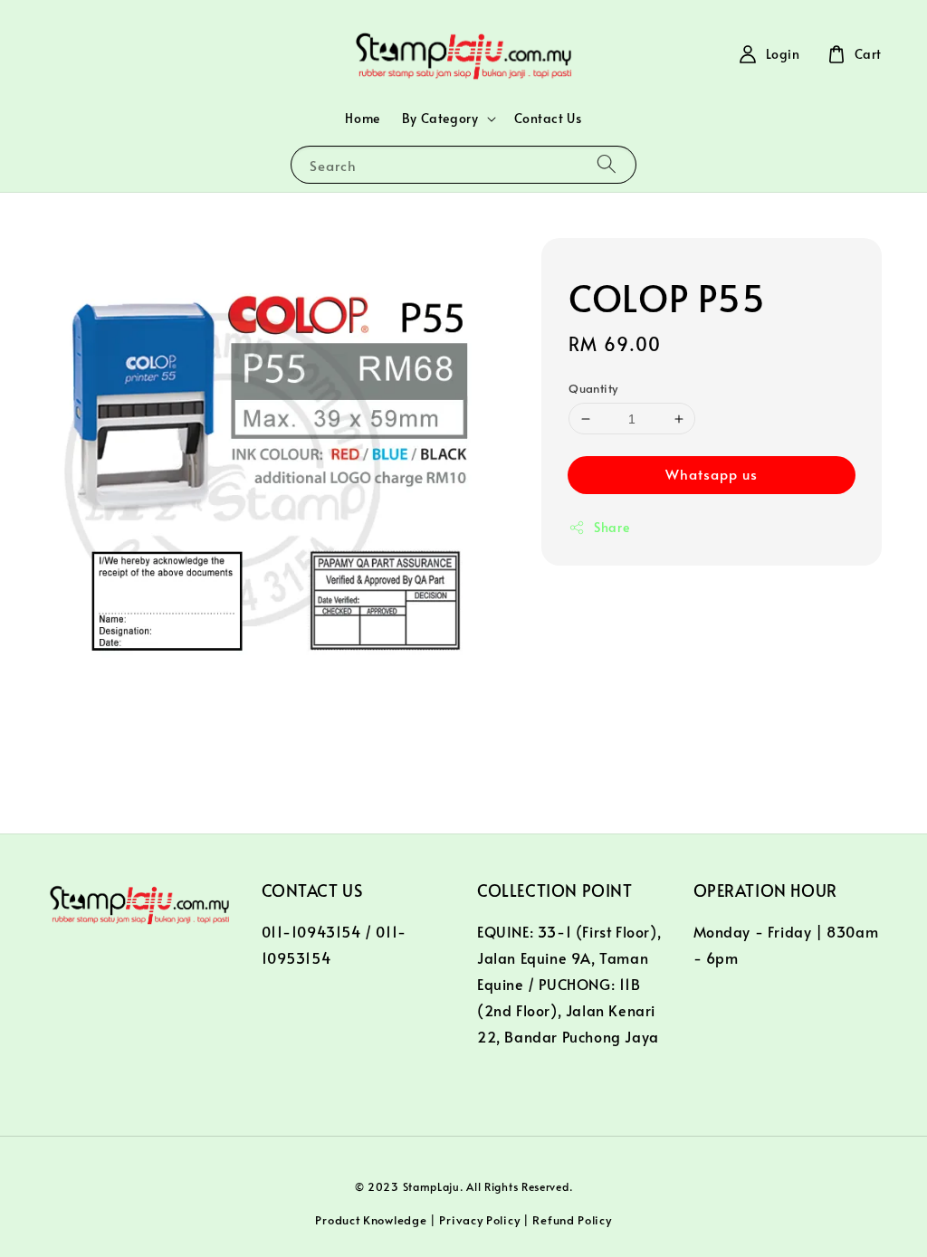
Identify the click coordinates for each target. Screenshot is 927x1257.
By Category (440, 118)
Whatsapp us (711, 473)
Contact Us (548, 118)
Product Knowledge (370, 1220)
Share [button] (611, 527)
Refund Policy (571, 1220)
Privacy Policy (479, 1220)
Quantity (593, 388)
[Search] (607, 164)
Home (362, 118)
